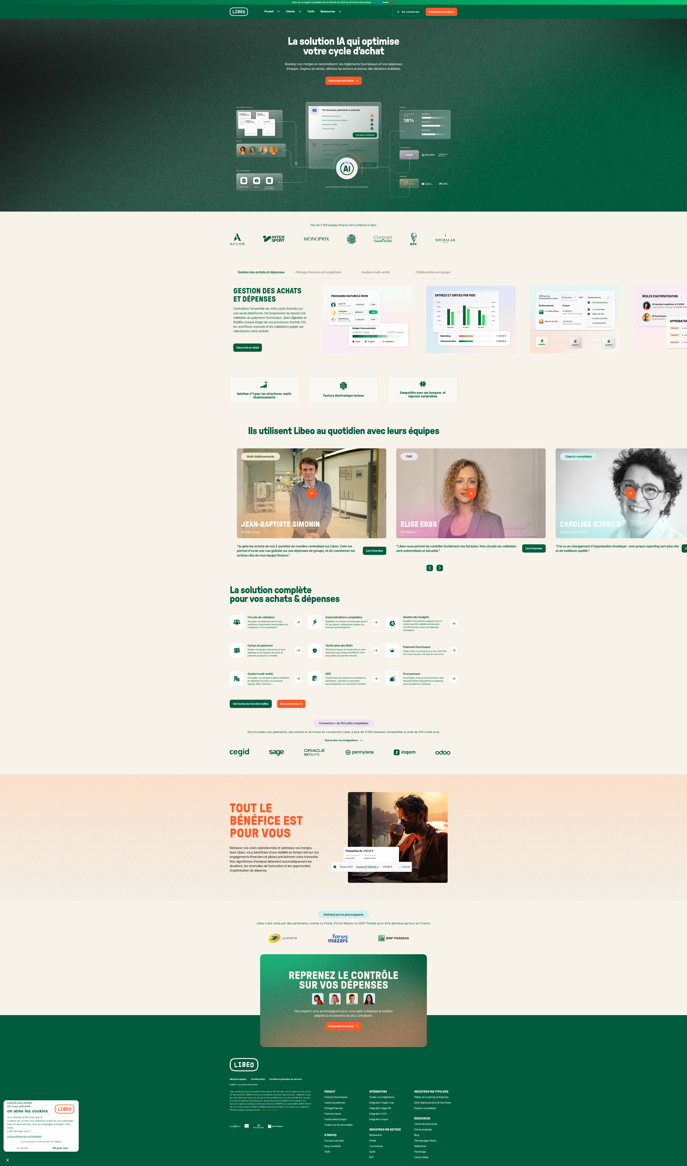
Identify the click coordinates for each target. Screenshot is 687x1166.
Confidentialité (258, 1079)
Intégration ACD (377, 1113)
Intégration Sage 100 (380, 1108)
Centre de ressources (425, 1123)
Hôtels (372, 1140)
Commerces (376, 1146)
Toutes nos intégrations (381, 1097)
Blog (416, 1134)
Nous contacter (332, 1146)
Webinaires (420, 1146)
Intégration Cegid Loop (381, 1102)
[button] (7, 1160)
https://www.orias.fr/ (269, 1110)
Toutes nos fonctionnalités (338, 1124)
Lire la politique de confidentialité (24, 1136)
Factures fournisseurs (336, 1097)
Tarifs (327, 1151)
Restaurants (375, 1134)
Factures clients (332, 1113)
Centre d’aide (421, 1157)
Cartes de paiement (334, 1102)
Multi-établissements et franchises (432, 1102)
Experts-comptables (425, 1108)
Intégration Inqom (378, 1119)
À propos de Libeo (334, 1140)
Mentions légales (238, 1079)
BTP (371, 1157)
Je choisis (22, 1148)
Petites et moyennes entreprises (431, 1097)
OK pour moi (60, 1148)
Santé (372, 1151)
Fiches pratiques (423, 1129)
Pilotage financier (333, 1108)
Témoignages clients (425, 1140)
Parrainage (420, 1151)
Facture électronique (335, 1119)
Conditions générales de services (285, 1079)
